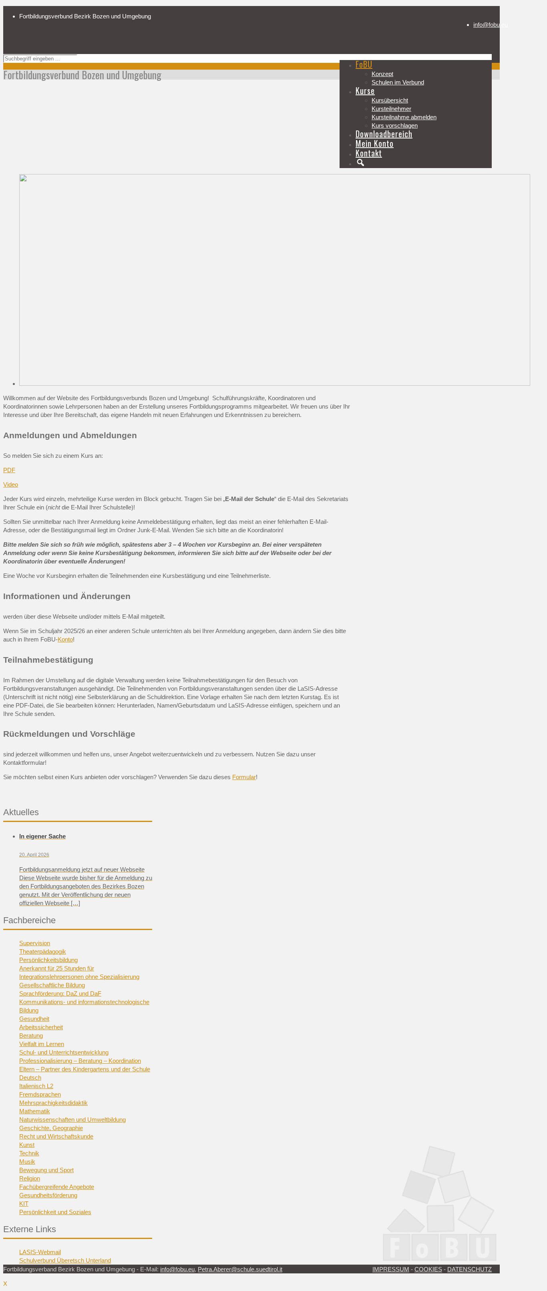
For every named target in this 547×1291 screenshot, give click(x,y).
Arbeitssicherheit (41, 1027)
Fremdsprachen (40, 1094)
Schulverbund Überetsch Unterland (65, 1260)
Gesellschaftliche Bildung (52, 985)
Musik (27, 1161)
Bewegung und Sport (46, 1170)
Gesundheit (34, 1018)
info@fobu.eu (490, 24)
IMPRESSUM (390, 1269)
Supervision (34, 943)
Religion (29, 1178)
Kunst (26, 1144)
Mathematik (34, 1111)
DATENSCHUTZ (469, 1269)
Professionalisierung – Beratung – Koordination (80, 1060)
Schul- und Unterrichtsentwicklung (64, 1052)
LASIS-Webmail (40, 1252)
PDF (9, 470)
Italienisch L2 (36, 1086)
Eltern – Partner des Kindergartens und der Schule (84, 1069)
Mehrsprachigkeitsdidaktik (53, 1102)
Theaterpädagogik (42, 951)
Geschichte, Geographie (51, 1128)
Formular (244, 777)
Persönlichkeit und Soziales (55, 1212)
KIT (23, 1203)
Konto (65, 639)
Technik (29, 1153)
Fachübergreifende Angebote (56, 1186)
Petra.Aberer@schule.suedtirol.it (240, 1269)
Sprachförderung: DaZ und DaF (60, 993)
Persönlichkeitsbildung (48, 959)
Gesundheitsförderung (48, 1195)
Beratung (31, 1035)
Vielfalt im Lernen (41, 1043)
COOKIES (428, 1269)
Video (10, 484)
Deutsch (30, 1077)
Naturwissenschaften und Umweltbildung (72, 1119)
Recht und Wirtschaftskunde (56, 1136)
